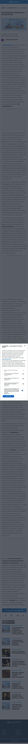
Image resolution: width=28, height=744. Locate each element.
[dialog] (14, 372)
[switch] (23, 374)
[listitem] (14, 371)
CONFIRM (8, 396)
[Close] (25, 346)
